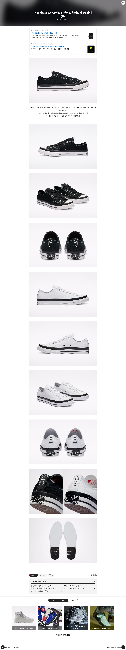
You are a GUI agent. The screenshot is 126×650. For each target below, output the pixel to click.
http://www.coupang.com (38, 30)
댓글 (53, 600)
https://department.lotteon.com (40, 44)
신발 (68, 19)
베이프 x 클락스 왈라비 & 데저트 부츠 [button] (102, 618)
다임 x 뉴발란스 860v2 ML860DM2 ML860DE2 (44, 588)
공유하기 (63, 600)
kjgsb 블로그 (2, 647)
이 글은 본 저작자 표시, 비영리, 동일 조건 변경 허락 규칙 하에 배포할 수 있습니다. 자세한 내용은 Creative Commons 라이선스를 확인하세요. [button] (93, 575)
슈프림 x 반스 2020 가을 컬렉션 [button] (50, 618)
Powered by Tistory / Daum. (12, 647)
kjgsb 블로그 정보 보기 (123, 3)
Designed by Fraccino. (115, 647)
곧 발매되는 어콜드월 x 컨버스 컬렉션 (41, 586)
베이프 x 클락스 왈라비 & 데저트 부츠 (74, 588)
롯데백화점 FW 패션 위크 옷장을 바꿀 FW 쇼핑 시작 (47, 47)
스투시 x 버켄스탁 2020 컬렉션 (39, 591)
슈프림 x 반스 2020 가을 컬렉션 (72, 586)
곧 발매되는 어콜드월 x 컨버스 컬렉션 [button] (24, 618)
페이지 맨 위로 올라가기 (123, 647)
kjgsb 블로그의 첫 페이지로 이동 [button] (63, 3)
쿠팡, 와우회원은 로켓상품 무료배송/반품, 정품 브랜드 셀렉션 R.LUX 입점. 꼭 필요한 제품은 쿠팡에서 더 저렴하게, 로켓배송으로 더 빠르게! (55, 37)
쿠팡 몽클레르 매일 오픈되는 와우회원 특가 (44, 33)
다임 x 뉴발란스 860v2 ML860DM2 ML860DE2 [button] (76, 618)
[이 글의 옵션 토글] (36, 575)
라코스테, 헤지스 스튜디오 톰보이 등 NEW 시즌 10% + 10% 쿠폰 (50, 49)
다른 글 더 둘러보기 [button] (62, 635)
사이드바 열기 (2, 3)
